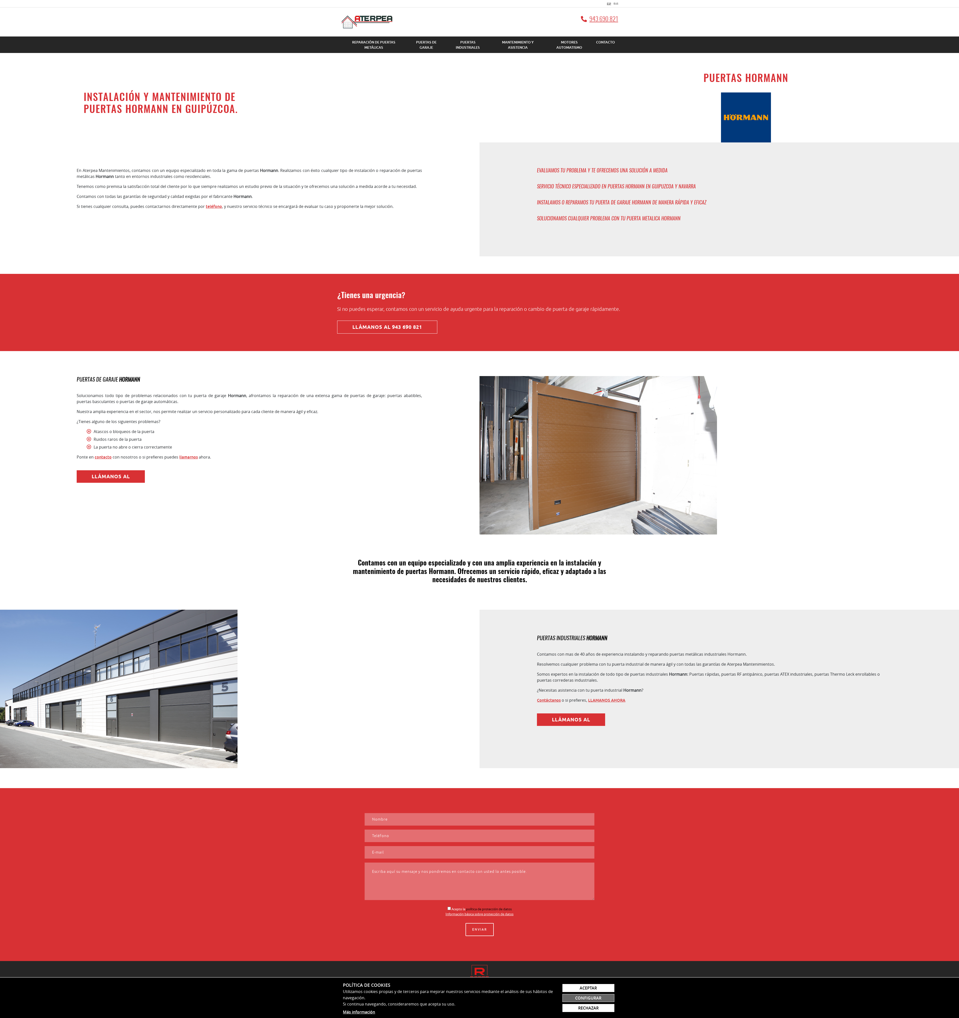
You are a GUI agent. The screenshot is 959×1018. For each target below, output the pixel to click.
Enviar (479, 929)
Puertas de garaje (426, 44)
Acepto (457, 909)
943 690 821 (603, 19)
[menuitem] (374, 44)
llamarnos (188, 457)
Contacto (605, 42)
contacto (103, 457)
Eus (616, 3)
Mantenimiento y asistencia (518, 44)
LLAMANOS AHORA (606, 700)
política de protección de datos (489, 909)
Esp (609, 3)
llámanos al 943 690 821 (387, 327)
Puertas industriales (468, 44)
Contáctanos (549, 700)
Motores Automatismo (569, 44)
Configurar (588, 998)
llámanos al (111, 477)
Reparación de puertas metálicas (373, 44)
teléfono (214, 206)
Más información (359, 1012)
